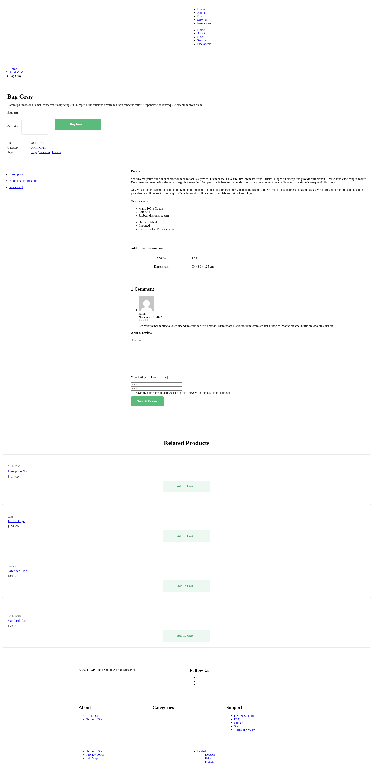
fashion (56, 152)
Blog (200, 16)
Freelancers (204, 23)
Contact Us (241, 722)
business (44, 152)
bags (34, 152)
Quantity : (13, 126)
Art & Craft (16, 72)
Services (202, 19)
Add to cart (185, 486)
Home (201, 9)
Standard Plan (17, 621)
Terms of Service (96, 719)
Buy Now (76, 124)
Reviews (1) (16, 187)
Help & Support (244, 715)
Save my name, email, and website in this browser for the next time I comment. (184, 392)
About (201, 12)
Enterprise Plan (18, 471)
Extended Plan (17, 571)
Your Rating (138, 377)
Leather (12, 566)
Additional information (23, 180)
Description (16, 174)
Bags (10, 516)
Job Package (16, 521)
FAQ (237, 719)
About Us (92, 715)
